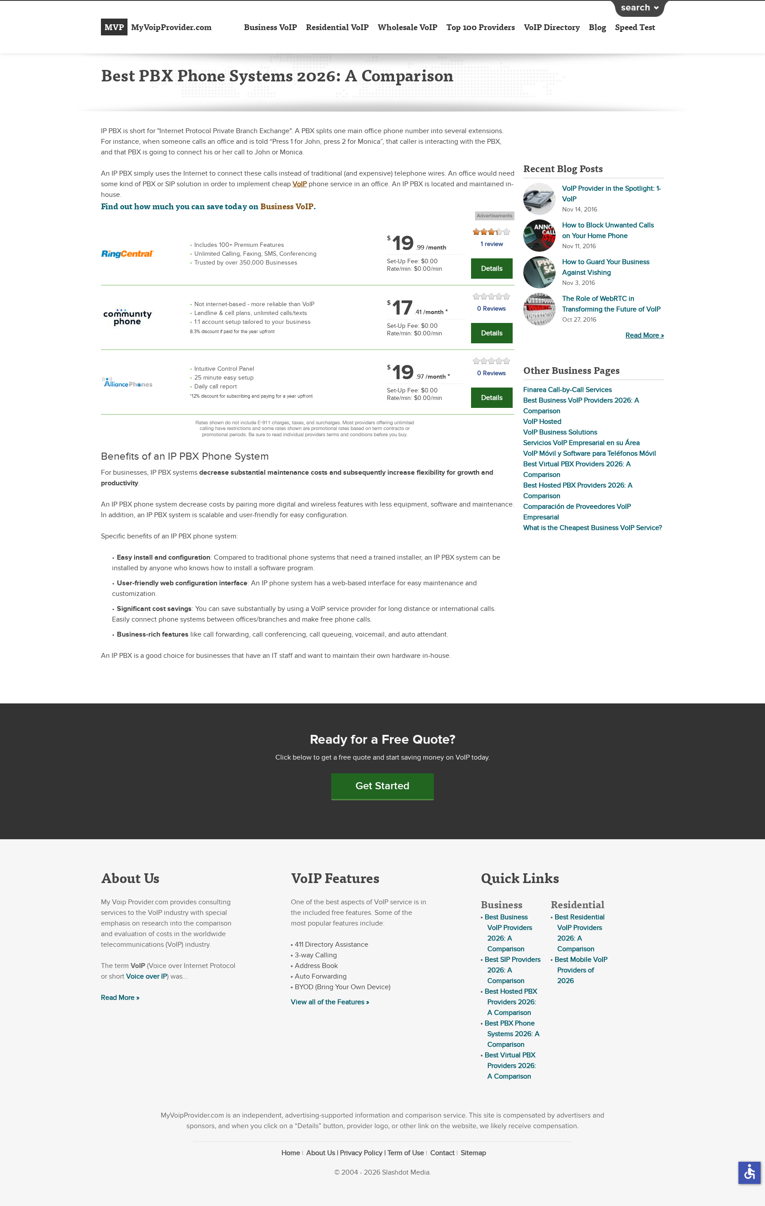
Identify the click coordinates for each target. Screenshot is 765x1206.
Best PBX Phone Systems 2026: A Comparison (512, 1034)
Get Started (382, 786)
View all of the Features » (330, 1002)
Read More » (645, 335)
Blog (597, 27)
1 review (492, 244)
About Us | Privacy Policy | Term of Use (365, 1153)
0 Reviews (491, 308)
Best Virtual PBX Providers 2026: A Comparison (510, 1066)
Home (291, 1153)
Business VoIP (270, 27)
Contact (442, 1153)
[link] (127, 252)
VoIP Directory (552, 27)
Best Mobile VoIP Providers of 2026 (581, 970)
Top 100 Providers (480, 27)
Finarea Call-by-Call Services (567, 389)
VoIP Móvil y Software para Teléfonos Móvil (589, 453)
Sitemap (473, 1153)
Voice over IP (146, 976)
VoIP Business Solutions (560, 432)
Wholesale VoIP (407, 27)
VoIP (300, 184)
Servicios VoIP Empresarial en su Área (581, 442)
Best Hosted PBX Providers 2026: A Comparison (511, 1002)
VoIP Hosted (542, 421)
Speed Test (635, 27)
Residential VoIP (337, 27)
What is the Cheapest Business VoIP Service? (592, 527)
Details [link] (491, 268)
